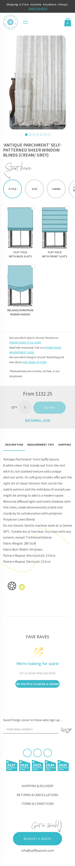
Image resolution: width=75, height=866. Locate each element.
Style (12, 189)
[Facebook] (27, 753)
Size (34, 189)
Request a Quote (37, 839)
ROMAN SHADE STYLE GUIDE (25, 342)
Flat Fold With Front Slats (54, 254)
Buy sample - (37, 420)
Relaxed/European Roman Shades (20, 312)
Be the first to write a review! (37, 684)
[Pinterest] (37, 753)
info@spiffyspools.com (37, 850)
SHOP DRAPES (38, 8)
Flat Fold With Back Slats (20, 254)
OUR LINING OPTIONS (34, 362)
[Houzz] (48, 753)
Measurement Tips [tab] (40, 444)
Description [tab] (14, 444)
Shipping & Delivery (37, 786)
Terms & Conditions (37, 804)
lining (56, 189)
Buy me (49, 408)
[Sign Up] (66, 730)
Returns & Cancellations (37, 795)
